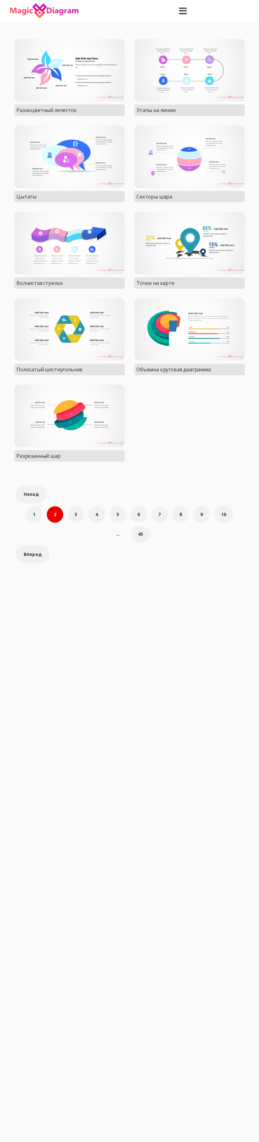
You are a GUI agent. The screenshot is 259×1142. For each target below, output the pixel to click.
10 (223, 514)
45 (140, 534)
